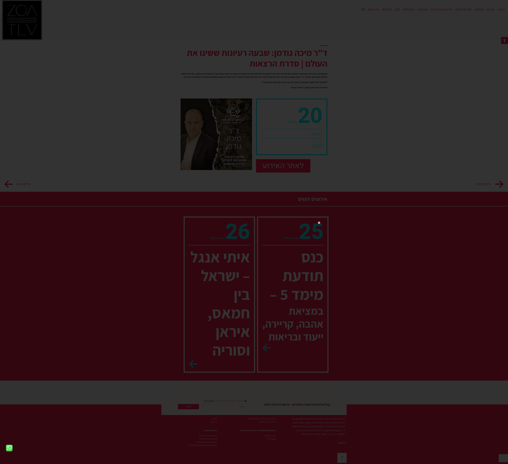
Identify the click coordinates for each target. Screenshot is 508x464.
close (319, 222)
